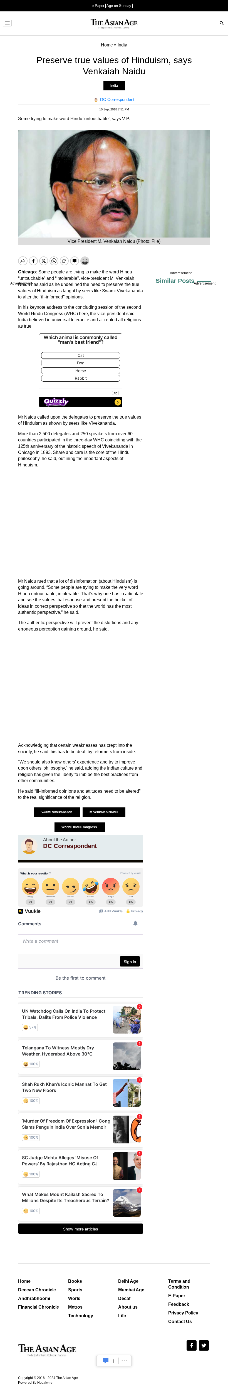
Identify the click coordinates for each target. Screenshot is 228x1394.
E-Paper (176, 1295)
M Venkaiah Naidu (104, 812)
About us (128, 1307)
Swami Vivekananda (57, 812)
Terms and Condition (179, 1284)
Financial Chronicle (38, 1307)
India (114, 86)
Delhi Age (128, 1281)
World (74, 1298)
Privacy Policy (183, 1313)
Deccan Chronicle (37, 1289)
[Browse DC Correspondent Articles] (29, 845)
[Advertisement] (80, 523)
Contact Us (180, 1321)
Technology (80, 1315)
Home (24, 1281)
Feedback (178, 1304)
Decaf (124, 1298)
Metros (75, 1307)
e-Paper (98, 6)
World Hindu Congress (79, 827)
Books (75, 1281)
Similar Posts (175, 280)
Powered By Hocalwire (35, 1383)
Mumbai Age (131, 1289)
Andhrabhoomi (34, 1298)
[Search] (222, 23)
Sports (75, 1289)
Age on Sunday (118, 6)
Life (122, 1315)
